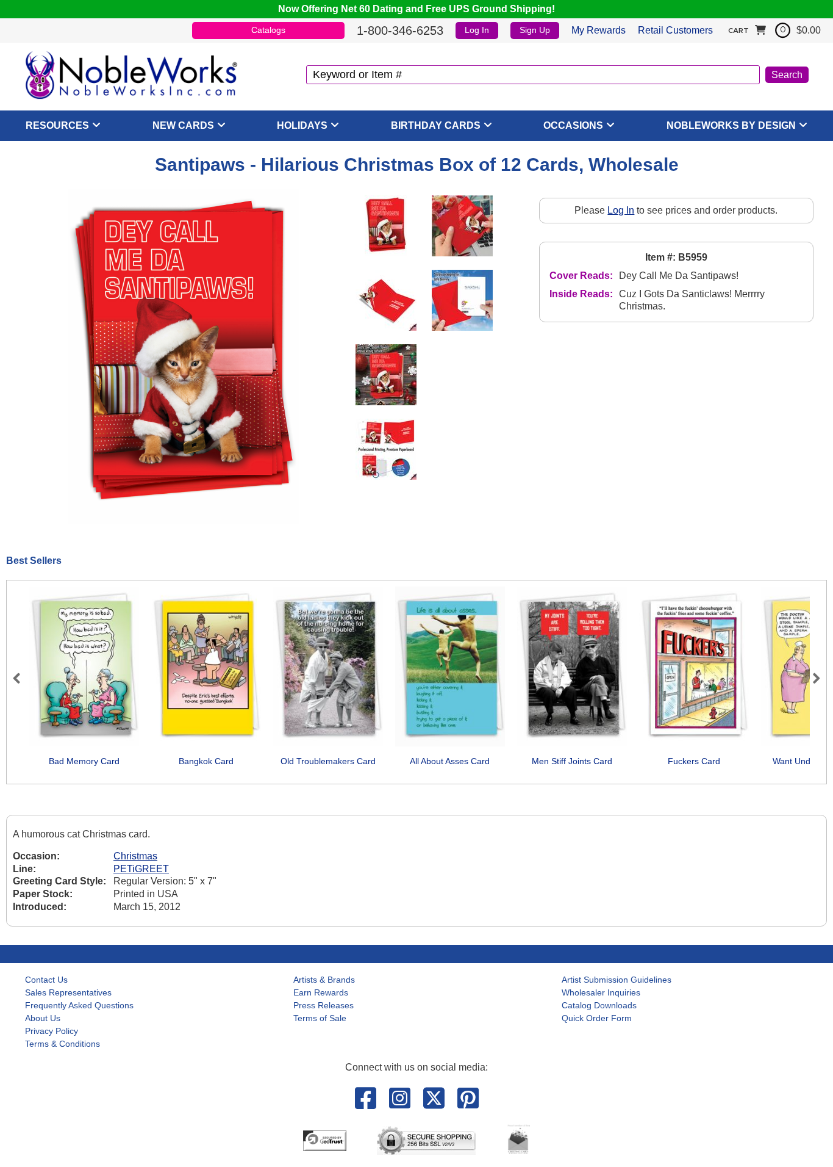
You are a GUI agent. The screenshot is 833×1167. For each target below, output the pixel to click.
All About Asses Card (450, 761)
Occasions (573, 125)
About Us (42, 1018)
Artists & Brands (324, 980)
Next (811, 678)
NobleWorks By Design (731, 125)
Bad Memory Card (84, 761)
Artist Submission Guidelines (616, 980)
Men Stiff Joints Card (572, 761)
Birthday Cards (436, 125)
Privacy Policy (51, 1031)
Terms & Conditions (62, 1044)
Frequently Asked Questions (79, 1005)
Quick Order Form (597, 1018)
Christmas (135, 856)
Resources (57, 125)
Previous (22, 678)
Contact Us (46, 980)
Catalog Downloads (599, 1005)
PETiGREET (141, 869)
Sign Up (535, 30)
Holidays (302, 125)
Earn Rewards (320, 992)
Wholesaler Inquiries (601, 992)
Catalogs (268, 30)
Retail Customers (675, 30)
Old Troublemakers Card (328, 761)
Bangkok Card (206, 761)
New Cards (183, 125)
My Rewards (598, 30)
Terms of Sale (319, 1018)
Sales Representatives (68, 992)
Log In (477, 30)
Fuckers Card (694, 761)
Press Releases (323, 1005)
